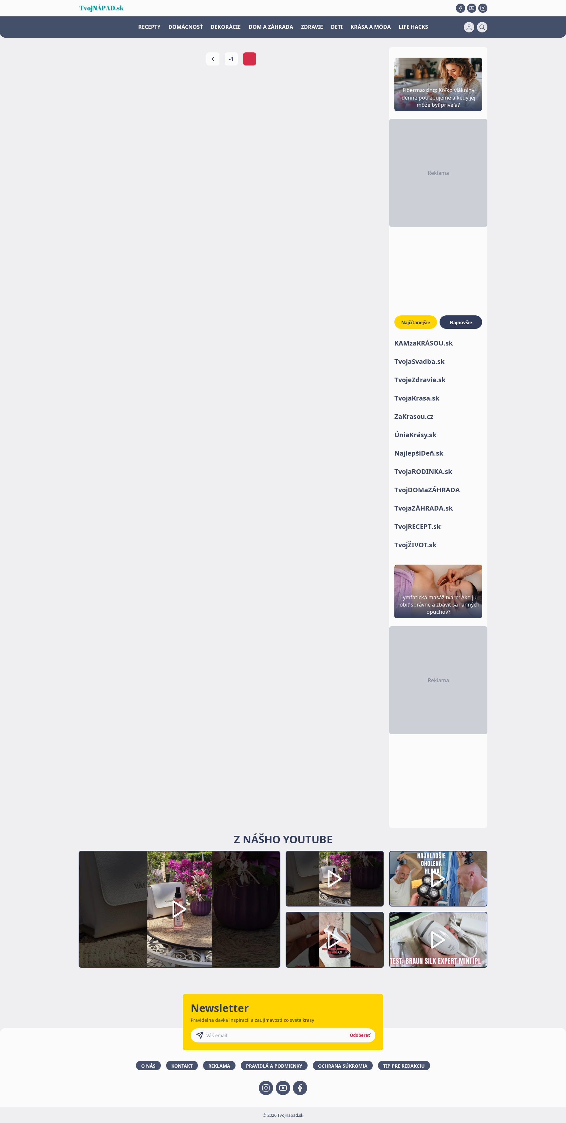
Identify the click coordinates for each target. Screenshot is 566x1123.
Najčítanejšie (415, 322)
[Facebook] (460, 8)
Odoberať (360, 1035)
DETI (337, 26)
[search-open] (482, 27)
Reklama (219, 1066)
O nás (148, 1066)
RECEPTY (149, 26)
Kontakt (182, 1066)
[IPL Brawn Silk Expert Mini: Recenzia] (438, 939)
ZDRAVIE (312, 26)
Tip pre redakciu (404, 1066)
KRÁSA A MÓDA (370, 26)
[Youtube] (471, 8)
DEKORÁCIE (226, 26)
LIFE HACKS (413, 26)
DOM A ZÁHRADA (271, 26)
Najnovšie (461, 322)
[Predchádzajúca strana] (212, 59)
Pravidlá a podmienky (274, 1066)
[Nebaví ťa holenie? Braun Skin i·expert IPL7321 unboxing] (334, 939)
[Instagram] (482, 8)
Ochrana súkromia (343, 1066)
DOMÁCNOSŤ (185, 26)
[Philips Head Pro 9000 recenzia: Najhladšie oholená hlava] (438, 879)
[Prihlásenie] (469, 27)
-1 (231, 59)
